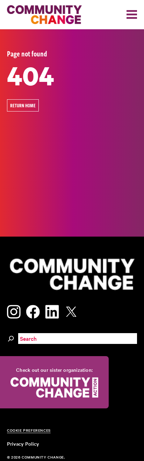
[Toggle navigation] (132, 14)
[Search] (11, 337)
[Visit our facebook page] (33, 310)
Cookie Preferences (29, 430)
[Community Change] (44, 14)
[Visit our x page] (73, 310)
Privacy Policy (23, 443)
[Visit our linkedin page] (52, 310)
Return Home (23, 105)
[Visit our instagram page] (14, 310)
